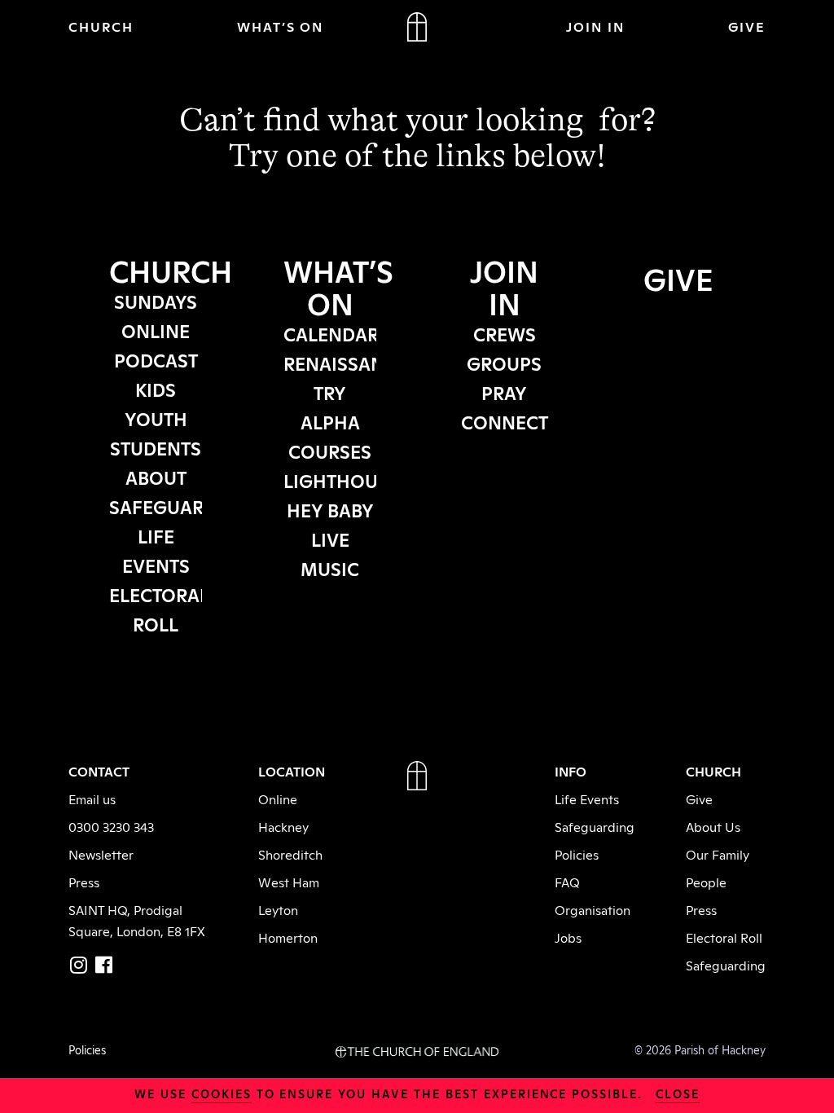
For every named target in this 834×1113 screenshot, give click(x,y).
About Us (713, 826)
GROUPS (504, 362)
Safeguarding (594, 826)
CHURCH (101, 26)
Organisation (592, 909)
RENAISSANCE (345, 362)
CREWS (504, 333)
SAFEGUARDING (179, 506)
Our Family (717, 854)
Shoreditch (290, 854)
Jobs (568, 937)
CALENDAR (331, 333)
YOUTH (156, 418)
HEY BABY (330, 509)
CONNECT (504, 421)
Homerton (288, 937)
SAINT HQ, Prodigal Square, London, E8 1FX (136, 919)
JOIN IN (595, 26)
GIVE (747, 26)
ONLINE (155, 330)
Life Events (587, 798)
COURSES (329, 450)
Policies (577, 854)
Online (277, 798)
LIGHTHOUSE (341, 480)
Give (699, 798)
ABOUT (156, 476)
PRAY (504, 392)
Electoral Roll (724, 937)
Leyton (278, 909)
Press (83, 882)
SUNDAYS (155, 300)
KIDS (155, 388)
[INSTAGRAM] (78, 964)
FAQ (567, 882)
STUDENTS (155, 447)
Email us (92, 798)
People (706, 882)
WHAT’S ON (280, 26)
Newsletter (101, 854)
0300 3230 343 (111, 826)
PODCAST (156, 359)
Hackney (283, 826)
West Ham (288, 882)
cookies (221, 1093)
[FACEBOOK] (103, 964)
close (678, 1093)
